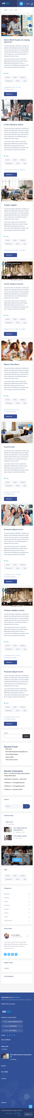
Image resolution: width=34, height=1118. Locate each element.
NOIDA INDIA (13, 1026)
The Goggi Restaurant (19, 782)
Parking (23, 77)
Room (18, 81)
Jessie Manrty (15, 935)
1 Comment (4, 1049)
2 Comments (13, 1059)
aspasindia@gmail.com (15, 1021)
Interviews (22, 250)
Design (8, 89)
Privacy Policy (17, 1113)
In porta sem (9, 447)
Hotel (15, 77)
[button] (3, 25)
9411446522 (12, 1030)
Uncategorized (8, 920)
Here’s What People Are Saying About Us (16, 751)
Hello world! (8, 749)
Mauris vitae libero (11, 364)
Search (6, 733)
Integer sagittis (10, 205)
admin (5, 773)
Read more (9, 94)
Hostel (7, 77)
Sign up (17, 860)
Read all (3, 1065)
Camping (8, 494)
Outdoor (14, 411)
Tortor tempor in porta (13, 284)
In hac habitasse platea (13, 125)
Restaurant (9, 81)
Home (5, 10)
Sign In (28, 3)
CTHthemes (7, 782)
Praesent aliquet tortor (13, 529)
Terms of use (9, 1113)
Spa (25, 81)
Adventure (22, 169)
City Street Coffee (18, 789)
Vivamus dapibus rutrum (14, 610)
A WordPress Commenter (11, 779)
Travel (11, 89)
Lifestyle (23, 329)
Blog (19, 1115)
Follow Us (4, 1102)
